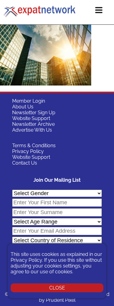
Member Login (28, 101)
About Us (22, 107)
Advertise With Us (32, 130)
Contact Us (24, 163)
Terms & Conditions (34, 145)
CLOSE (57, 288)
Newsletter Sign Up (33, 112)
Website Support (31, 118)
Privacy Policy (28, 151)
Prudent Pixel (60, 300)
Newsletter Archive (33, 124)
